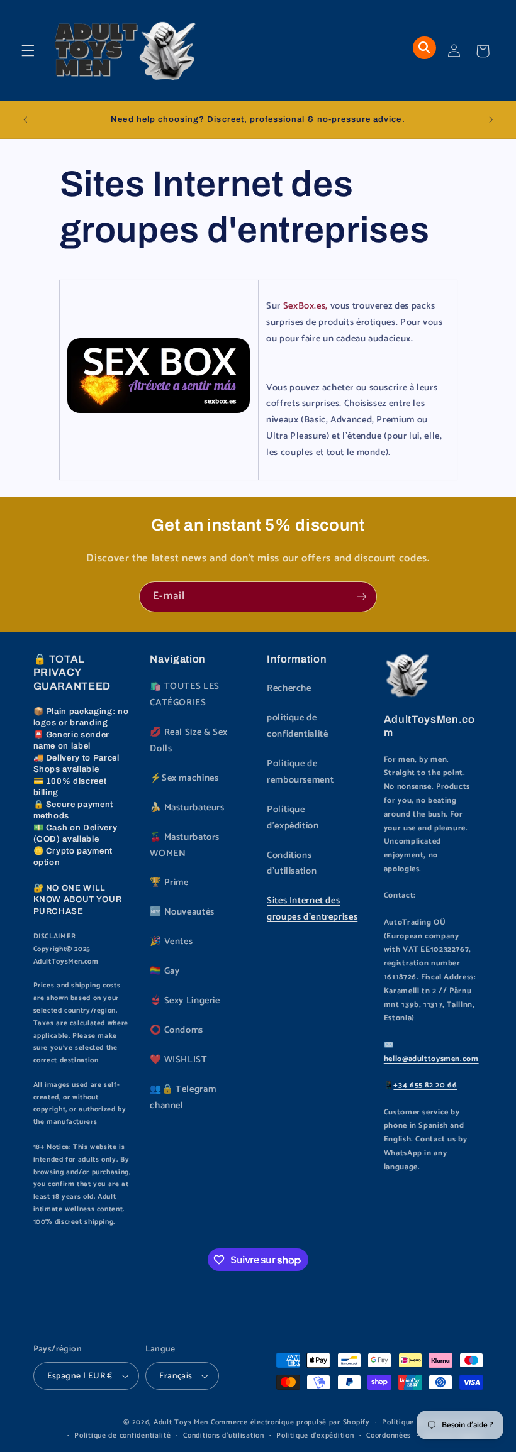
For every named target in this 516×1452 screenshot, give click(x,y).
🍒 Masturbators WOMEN (185, 845)
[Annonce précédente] (25, 119)
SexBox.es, (305, 306)
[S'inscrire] (361, 596)
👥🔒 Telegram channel (183, 1097)
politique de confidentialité (297, 726)
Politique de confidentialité (122, 1435)
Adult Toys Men (181, 1422)
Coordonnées (388, 1435)
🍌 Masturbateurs (187, 807)
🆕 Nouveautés (182, 912)
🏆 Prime (169, 882)
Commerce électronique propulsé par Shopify (290, 1422)
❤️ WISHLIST (178, 1059)
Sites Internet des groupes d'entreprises (312, 909)
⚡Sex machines (184, 778)
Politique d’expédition (315, 1435)
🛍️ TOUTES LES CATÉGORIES (185, 694)
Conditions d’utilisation (223, 1435)
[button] (27, 50)
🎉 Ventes (171, 941)
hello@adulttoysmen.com (431, 1058)
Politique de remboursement (300, 772)
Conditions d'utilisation (292, 863)
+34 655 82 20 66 (425, 1085)
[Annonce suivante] (491, 119)
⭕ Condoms (176, 1030)
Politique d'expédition (293, 817)
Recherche (289, 688)
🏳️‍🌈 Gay (164, 971)
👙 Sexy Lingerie (185, 1000)
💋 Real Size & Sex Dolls (189, 740)
